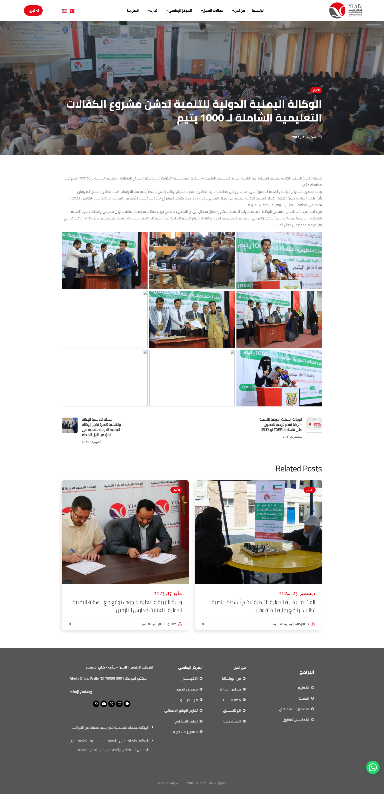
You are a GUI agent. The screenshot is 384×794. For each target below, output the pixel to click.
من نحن (239, 10)
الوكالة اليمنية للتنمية (289, 624)
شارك (154, 10)
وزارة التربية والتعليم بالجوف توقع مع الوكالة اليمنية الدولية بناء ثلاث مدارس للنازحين (127, 606)
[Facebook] (127, 703)
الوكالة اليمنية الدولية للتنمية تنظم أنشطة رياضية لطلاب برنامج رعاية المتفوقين (263, 606)
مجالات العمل (213, 10)
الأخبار (316, 90)
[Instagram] (119, 703)
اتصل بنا (133, 10)
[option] (258, 559)
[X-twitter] (111, 703)
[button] (237, 11)
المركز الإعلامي (180, 10)
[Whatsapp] (96, 703)
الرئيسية (258, 10)
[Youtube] (103, 703)
